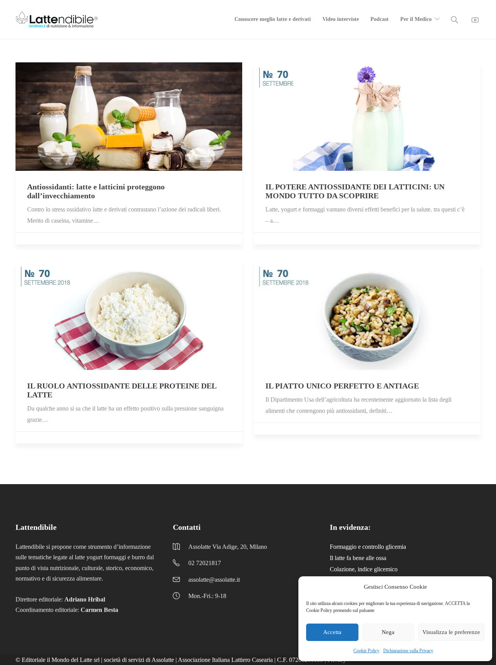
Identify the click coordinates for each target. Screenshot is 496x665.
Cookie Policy (366, 650)
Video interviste (340, 19)
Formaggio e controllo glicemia (368, 546)
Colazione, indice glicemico (364, 569)
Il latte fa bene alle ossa (358, 558)
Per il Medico (416, 19)
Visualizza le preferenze (451, 632)
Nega (388, 632)
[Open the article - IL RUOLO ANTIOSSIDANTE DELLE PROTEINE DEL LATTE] (129, 315)
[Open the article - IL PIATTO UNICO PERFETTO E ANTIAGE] (367, 315)
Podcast (379, 19)
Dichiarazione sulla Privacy (408, 650)
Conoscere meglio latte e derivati (272, 19)
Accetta (332, 632)
